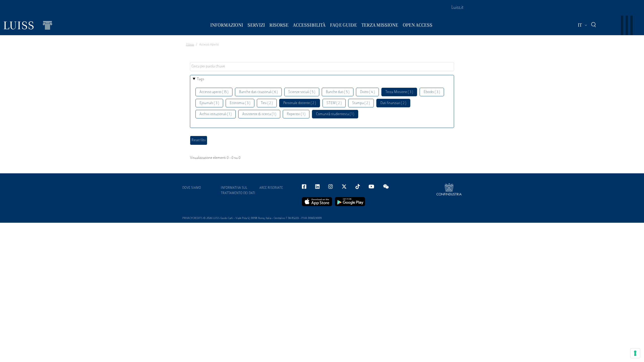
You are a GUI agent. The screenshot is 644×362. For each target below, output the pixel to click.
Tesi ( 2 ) (267, 103)
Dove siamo (191, 188)
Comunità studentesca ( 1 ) (335, 114)
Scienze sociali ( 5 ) (301, 92)
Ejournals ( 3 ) (209, 103)
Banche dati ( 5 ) (337, 92)
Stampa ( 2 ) (361, 103)
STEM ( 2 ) (334, 103)
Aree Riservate (271, 188)
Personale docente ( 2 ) (299, 103)
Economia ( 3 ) (240, 103)
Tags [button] (200, 79)
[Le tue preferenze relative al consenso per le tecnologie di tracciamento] (635, 353)
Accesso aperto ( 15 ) (213, 92)
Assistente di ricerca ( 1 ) (259, 114)
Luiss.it (457, 8)
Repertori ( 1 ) (296, 114)
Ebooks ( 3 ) (432, 92)
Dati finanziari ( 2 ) (393, 103)
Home (190, 44)
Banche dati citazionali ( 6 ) (258, 92)
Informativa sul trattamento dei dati (238, 191)
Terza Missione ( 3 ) (399, 92)
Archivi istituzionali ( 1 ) (215, 114)
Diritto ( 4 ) (367, 92)
